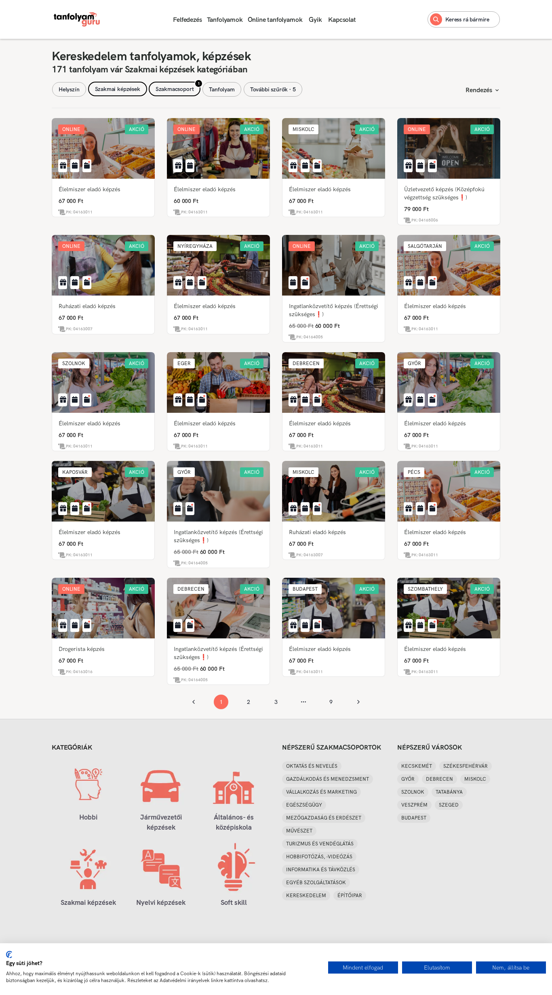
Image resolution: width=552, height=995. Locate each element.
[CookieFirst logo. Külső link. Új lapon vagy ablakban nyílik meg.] (9, 954)
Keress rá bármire (467, 19)
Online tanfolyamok (275, 19)
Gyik (315, 19)
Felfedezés (187, 19)
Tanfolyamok (225, 19)
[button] (71, 129)
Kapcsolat (342, 19)
